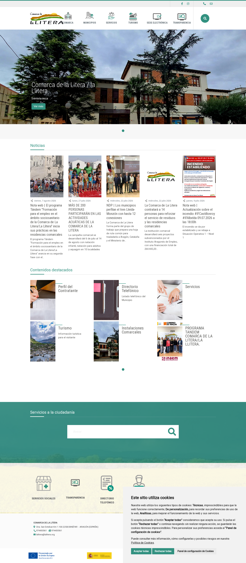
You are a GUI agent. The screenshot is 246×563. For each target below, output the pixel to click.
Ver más (38, 106)
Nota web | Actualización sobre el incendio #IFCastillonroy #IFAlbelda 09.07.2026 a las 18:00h (199, 213)
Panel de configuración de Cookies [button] (196, 551)
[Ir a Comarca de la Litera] (47, 18)
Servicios (111, 22)
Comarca (68, 22)
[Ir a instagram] (188, 3)
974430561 (41, 530)
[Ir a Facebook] (182, 3)
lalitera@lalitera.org (45, 534)
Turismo (133, 22)
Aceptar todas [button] (141, 551)
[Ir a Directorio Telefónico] (204, 3)
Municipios (89, 22)
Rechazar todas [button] (163, 551)
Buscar (205, 18)
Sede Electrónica (157, 22)
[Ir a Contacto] (211, 3)
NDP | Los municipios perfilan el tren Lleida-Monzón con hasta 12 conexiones (121, 211)
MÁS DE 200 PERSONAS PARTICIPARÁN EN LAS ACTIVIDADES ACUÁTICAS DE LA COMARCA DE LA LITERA (84, 217)
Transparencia (182, 22)
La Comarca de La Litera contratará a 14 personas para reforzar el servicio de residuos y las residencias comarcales (161, 215)
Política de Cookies (142, 542)
